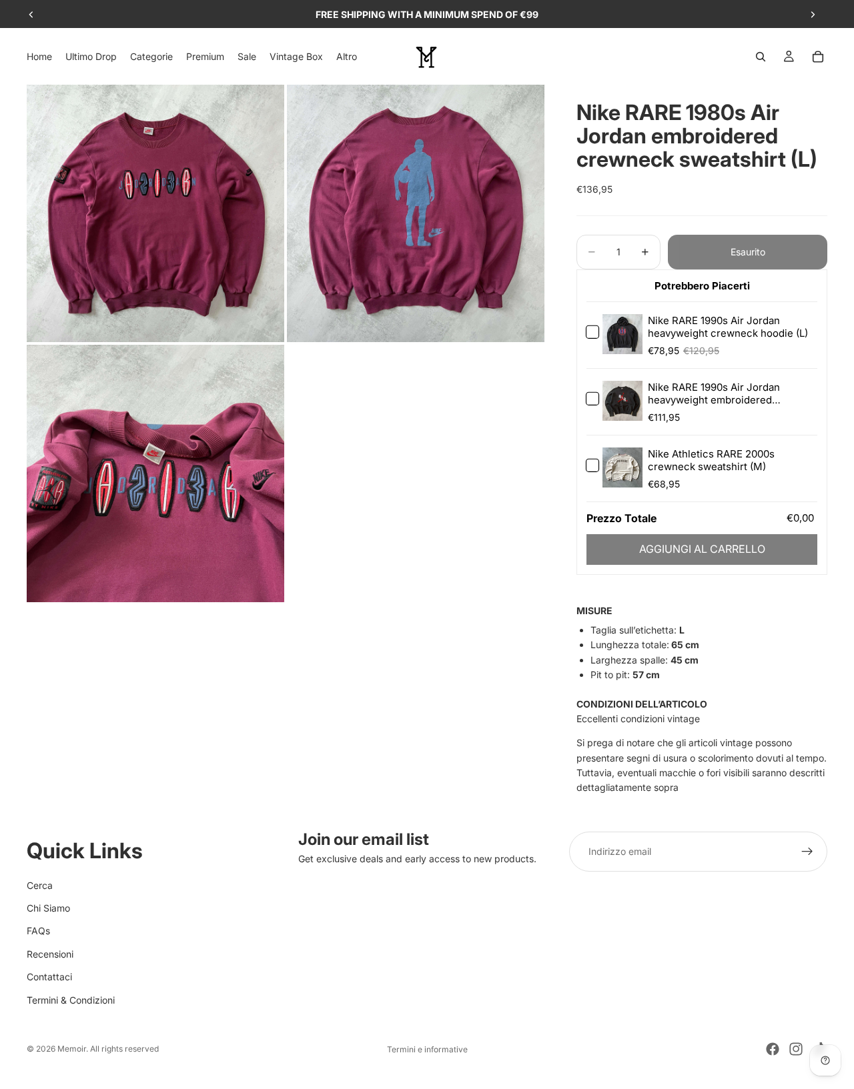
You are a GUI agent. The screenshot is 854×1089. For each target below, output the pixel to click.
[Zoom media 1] (155, 213)
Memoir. (72, 1049)
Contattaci (49, 976)
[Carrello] (818, 56)
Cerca (40, 885)
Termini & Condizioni (71, 1000)
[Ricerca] (760, 56)
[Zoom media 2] (415, 213)
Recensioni (50, 954)
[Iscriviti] (807, 852)
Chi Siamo (48, 908)
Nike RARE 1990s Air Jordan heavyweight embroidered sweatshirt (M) (714, 400)
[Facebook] (773, 1049)
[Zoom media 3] (155, 473)
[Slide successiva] (812, 14)
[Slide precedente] (31, 14)
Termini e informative (427, 1049)
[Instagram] (796, 1049)
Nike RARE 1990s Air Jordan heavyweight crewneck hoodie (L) (728, 326)
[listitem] (347, 56)
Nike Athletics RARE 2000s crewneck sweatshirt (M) (711, 460)
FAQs (38, 930)
